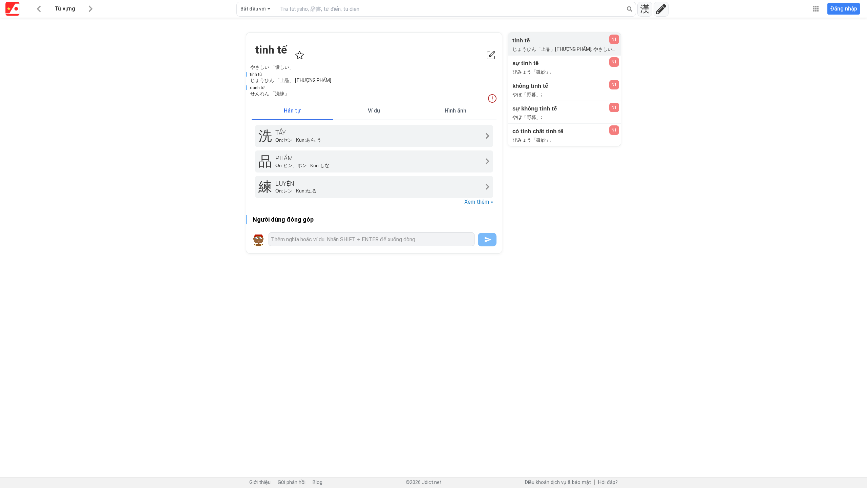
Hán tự (292, 110)
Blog (317, 482)
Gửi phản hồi (291, 482)
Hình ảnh (455, 110)
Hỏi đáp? (608, 482)
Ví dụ (374, 110)
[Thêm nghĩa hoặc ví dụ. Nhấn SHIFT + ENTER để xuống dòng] (371, 239)
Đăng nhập (843, 8)
